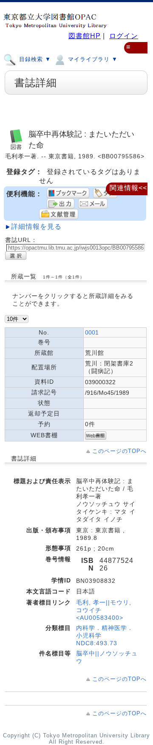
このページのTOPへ (119, 451)
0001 (92, 332)
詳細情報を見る (36, 226)
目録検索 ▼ (34, 59)
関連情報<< (128, 187)
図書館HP (84, 35)
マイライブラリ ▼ (92, 59)
